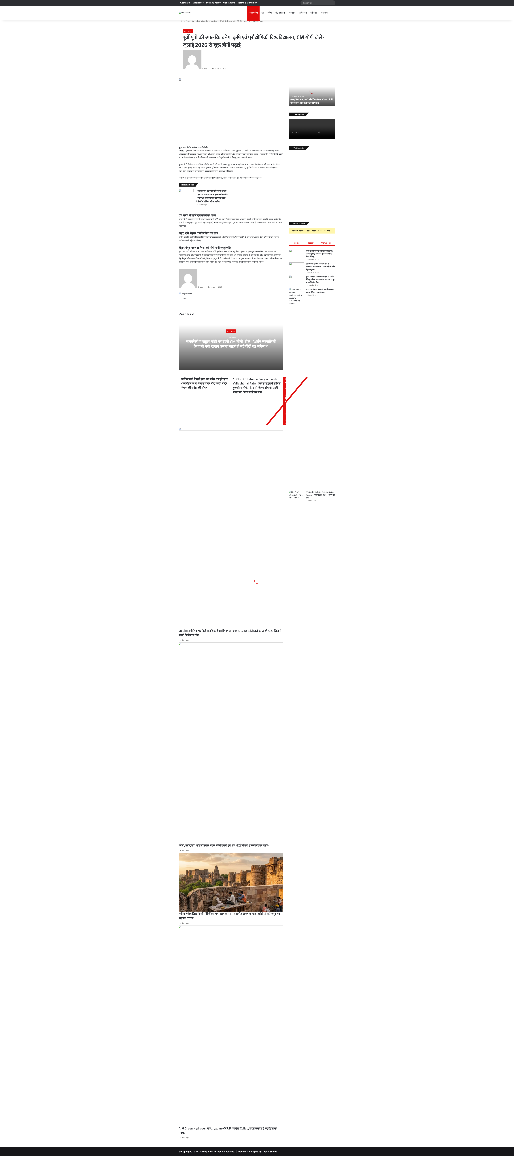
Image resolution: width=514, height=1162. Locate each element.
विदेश (270, 13)
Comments (326, 243)
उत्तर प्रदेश (253, 13)
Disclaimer (198, 2)
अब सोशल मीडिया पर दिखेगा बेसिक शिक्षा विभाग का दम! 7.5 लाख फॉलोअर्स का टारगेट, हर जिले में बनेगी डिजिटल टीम (230, 633)
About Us (185, 2)
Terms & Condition (247, 2)
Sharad (204, 68)
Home (183, 21)
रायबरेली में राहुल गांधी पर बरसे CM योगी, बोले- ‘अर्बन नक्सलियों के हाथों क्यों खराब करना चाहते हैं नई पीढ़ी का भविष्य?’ (231, 344)
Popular (296, 243)
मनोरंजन (313, 13)
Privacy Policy (213, 2)
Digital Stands (270, 1151)
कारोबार (292, 13)
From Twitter (299, 223)
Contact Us (229, 2)
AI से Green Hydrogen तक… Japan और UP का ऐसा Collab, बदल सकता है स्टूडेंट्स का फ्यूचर (228, 1130)
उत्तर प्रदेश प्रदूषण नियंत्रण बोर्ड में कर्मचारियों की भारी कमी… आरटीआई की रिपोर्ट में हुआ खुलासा (320, 266)
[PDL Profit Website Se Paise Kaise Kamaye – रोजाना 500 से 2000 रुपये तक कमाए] (296, 591)
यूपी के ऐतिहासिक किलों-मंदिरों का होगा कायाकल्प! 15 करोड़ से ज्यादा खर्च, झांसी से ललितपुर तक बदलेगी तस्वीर (230, 916)
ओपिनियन (303, 13)
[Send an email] (208, 68)
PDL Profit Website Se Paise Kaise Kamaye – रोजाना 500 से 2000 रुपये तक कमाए (320, 494)
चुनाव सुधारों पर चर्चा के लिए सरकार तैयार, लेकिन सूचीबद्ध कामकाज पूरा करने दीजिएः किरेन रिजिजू (319, 253)
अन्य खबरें (324, 13)
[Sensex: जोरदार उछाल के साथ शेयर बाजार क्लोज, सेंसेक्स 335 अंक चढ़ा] (296, 388)
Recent (310, 243)
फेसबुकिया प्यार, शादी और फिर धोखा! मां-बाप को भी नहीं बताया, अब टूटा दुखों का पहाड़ (311, 101)
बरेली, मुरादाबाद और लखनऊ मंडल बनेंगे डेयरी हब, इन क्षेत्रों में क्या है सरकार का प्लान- (224, 845)
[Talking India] (185, 13)
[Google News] (185, 294)
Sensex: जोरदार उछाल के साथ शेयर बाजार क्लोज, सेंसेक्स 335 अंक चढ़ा (320, 291)
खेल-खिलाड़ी (280, 13)
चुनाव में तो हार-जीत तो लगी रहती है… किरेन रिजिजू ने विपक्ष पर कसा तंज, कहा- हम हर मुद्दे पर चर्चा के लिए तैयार (320, 279)
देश (262, 13)
